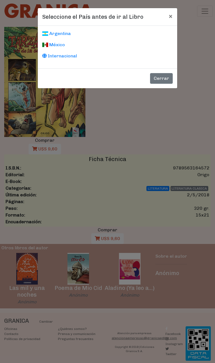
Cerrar (161, 78)
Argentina (59, 33)
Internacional (62, 56)
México (56, 44)
